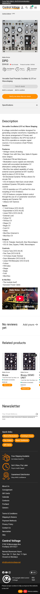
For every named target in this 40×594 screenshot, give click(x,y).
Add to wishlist (20, 90)
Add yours (28, 324)
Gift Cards (7, 445)
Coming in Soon (27, 436)
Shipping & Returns (9, 517)
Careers (5, 507)
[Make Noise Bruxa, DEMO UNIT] (29, 361)
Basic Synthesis (22, 440)
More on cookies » (33, 591)
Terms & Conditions (9, 513)
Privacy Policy (7, 524)
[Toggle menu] (35, 7)
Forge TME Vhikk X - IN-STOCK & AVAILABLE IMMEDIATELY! (15, 2)
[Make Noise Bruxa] (10, 361)
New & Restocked (11, 436)
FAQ (3, 535)
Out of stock (20, 86)
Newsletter (6, 531)
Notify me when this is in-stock (20, 96)
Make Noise (6, 57)
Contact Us (6, 528)
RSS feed (33, 578)
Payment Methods (9, 520)
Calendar (5, 497)
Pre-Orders (8, 440)
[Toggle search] (26, 7)
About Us (5, 486)
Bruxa (5, 375)
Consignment (7, 490)
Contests (5, 500)
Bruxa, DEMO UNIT (27, 376)
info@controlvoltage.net (11, 562)
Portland (5, 504)
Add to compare (7, 90)
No (25, 591)
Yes (20, 591)
